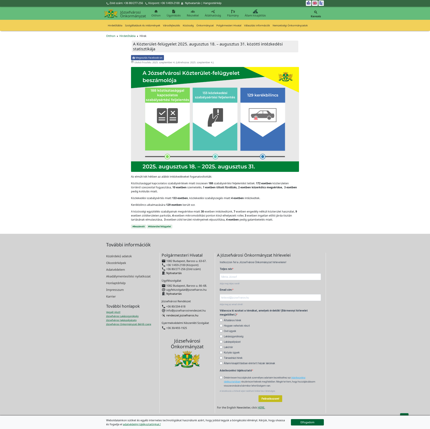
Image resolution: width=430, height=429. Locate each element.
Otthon (156, 13)
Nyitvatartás (192, 3)
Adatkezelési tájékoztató (236, 370)
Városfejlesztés (171, 25)
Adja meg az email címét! (231, 304)
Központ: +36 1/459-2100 (164, 3)
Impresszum (115, 290)
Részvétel (193, 13)
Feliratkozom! (270, 398)
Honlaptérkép (116, 283)
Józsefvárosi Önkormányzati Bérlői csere (128, 324)
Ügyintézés (174, 13)
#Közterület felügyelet (159, 226)
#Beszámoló (139, 226)
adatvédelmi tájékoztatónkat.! (142, 424)
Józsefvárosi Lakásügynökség (122, 316)
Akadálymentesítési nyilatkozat (128, 276)
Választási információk (257, 25)
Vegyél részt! (113, 312)
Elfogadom (307, 422)
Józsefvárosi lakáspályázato (121, 320)
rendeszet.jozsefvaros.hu (182, 315)
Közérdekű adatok (119, 256)
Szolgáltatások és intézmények (142, 25)
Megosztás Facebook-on (148, 57)
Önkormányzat (205, 25)
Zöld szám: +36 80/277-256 (125, 3)
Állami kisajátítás (255, 15)
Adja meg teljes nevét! (230, 283)
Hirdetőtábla (115, 25)
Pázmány (233, 15)
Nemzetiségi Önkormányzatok (290, 25)
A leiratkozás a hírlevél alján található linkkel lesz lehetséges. (248, 391)
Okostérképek (116, 263)
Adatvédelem (115, 270)
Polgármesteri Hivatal (228, 25)
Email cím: (226, 289)
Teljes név (226, 269)
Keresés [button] (316, 14)
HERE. (261, 407)
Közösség (188, 25)
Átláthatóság (213, 13)
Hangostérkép (212, 3)
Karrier (111, 296)
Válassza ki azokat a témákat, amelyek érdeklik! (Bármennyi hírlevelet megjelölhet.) (264, 312)
